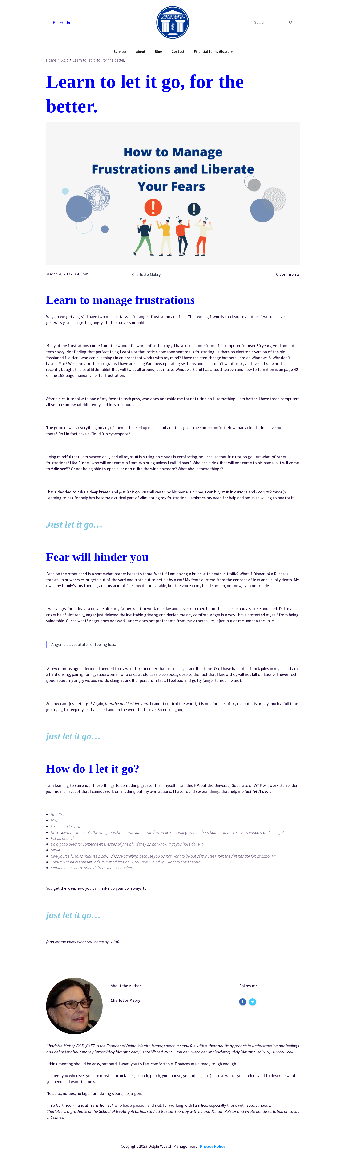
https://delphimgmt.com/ (117, 1052)
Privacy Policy (212, 1146)
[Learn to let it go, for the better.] (173, 193)
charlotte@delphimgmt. (234, 1052)
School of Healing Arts (118, 1111)
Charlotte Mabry (125, 1000)
